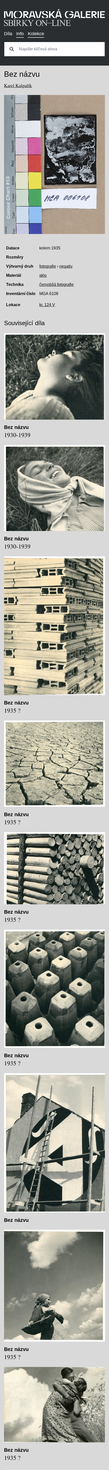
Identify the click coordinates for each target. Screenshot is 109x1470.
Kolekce (36, 33)
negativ (65, 266)
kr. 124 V (47, 305)
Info (20, 33)
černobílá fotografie (56, 284)
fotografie (47, 266)
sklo (43, 275)
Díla (8, 33)
